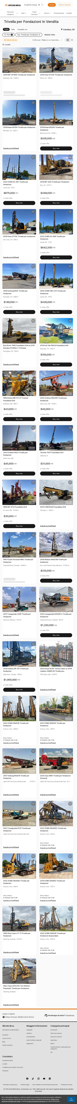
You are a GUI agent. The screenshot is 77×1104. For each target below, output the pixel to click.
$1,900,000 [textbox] (10, 679)
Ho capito (71, 1099)
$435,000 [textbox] (46, 138)
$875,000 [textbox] (9, 193)
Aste (23, 13)
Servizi (46, 13)
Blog (3, 1042)
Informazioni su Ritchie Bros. (10, 1030)
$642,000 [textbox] (46, 247)
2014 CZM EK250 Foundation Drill (53, 507)
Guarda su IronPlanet (11, 148)
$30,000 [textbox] (8, 516)
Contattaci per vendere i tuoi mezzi (12, 1067)
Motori (52, 1044)
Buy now (56, 148)
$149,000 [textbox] (9, 302)
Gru (52, 1052)
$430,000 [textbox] (46, 302)
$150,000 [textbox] (46, 354)
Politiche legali (25, 1085)
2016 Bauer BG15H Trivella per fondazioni (19, 127)
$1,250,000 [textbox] (47, 625)
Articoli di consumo (56, 1033)
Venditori (29, 1033)
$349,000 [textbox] (46, 193)
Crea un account (65, 5)
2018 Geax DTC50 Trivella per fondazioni (56, 75)
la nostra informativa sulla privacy (36, 1101)
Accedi (51, 5)
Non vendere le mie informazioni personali (45, 1085)
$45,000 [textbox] (45, 409)
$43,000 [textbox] (9, 409)
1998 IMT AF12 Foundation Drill (15, 507)
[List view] (72, 40)
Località (69, 13)
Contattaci (69, 1015)
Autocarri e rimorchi (56, 1037)
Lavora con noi (6, 1038)
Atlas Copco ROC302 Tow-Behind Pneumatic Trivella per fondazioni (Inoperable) (16, 988)
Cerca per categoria (10, 13)
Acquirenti (29, 1030)
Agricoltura (54, 1040)
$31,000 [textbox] (45, 463)
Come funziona (34, 13)
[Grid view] (67, 40)
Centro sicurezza (7, 1045)
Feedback (5, 1071)
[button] (8, 35)
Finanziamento (59, 13)
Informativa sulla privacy (10, 1085)
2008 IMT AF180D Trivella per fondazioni (19, 75)
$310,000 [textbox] (46, 570)
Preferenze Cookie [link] (66, 1085)
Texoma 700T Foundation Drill (51, 453)
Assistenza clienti (7, 1061)
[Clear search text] (39, 5)
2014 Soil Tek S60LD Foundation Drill (54, 345)
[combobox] (47, 40)
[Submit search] (42, 5)
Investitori (5, 1035)
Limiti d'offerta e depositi (33, 1040)
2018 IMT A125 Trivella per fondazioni (54, 182)
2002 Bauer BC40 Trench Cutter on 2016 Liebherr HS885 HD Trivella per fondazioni (56, 671)
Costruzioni (54, 1030)
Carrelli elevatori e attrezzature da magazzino (60, 1048)
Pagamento (29, 1044)
